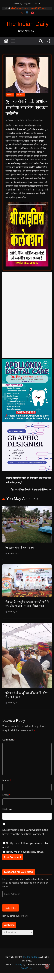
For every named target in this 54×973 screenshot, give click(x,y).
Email (6, 795)
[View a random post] (48, 41)
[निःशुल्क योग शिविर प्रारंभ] (27, 507)
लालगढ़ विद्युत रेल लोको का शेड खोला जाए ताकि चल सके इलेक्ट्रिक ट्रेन (28, 480)
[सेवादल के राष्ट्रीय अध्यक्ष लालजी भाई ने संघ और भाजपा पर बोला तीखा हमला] (27, 566)
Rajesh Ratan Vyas (35, 120)
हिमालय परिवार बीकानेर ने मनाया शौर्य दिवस (29, 489)
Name (6, 780)
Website (7, 809)
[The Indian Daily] (6, 41)
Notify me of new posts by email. (25, 851)
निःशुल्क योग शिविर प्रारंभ (19, 547)
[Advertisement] (27, 315)
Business (20, 95)
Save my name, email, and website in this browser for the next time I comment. (25, 832)
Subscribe (11, 907)
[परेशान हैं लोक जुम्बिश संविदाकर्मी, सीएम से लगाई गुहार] (27, 624)
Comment (9, 739)
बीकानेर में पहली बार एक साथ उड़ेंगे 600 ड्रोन (28, 8)
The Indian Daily (27, 23)
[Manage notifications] (47, 966)
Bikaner (10, 95)
